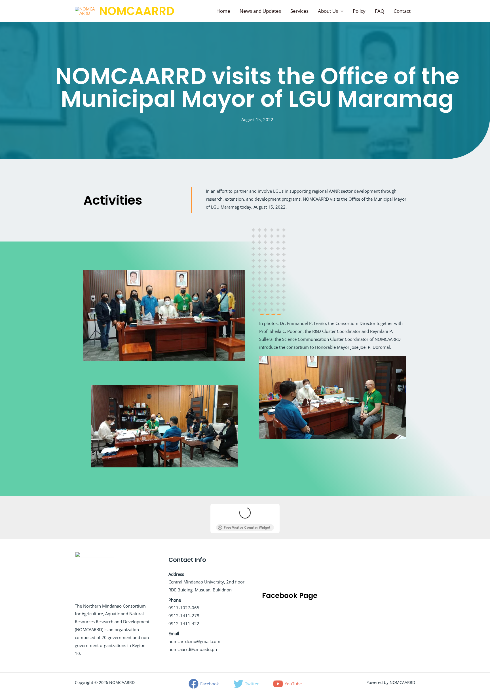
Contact (402, 11)
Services (299, 11)
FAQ (379, 11)
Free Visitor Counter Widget (247, 528)
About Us (328, 11)
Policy (359, 11)
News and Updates (260, 11)
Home (223, 11)
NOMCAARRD (136, 11)
